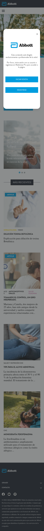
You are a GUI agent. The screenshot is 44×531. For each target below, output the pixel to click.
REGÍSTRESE (22, 90)
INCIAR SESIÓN (22, 79)
